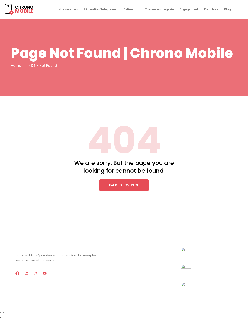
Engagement (189, 9)
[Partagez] (3, 312)
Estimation (131, 9)
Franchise (211, 9)
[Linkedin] (26, 273)
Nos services (68, 9)
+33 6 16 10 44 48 (194, 259)
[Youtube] (45, 273)
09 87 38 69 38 (192, 276)
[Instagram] (36, 273)
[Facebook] (17, 273)
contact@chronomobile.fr (201, 294)
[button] (101, 9)
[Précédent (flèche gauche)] (0, 317)
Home (16, 65)
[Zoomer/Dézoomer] (0, 312)
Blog (227, 9)
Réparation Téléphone (100, 9)
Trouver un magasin (159, 9)
